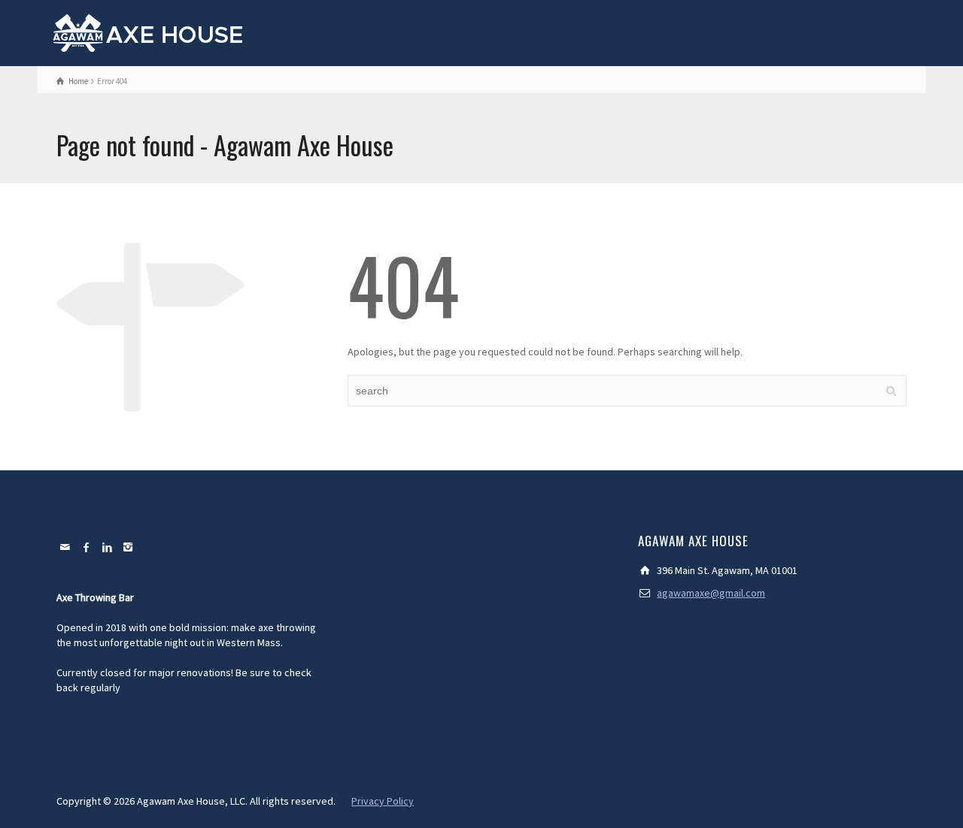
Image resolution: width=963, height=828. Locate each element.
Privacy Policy (382, 801)
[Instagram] (129, 547)
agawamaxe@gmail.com (711, 593)
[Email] (65, 547)
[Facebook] (86, 547)
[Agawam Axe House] (149, 31)
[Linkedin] (108, 547)
